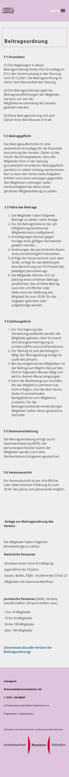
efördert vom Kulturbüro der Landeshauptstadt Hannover (34, 729)
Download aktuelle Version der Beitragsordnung (28, 649)
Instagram (10, 681)
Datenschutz (26, 713)
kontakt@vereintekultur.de (24, 689)
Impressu (9, 713)
